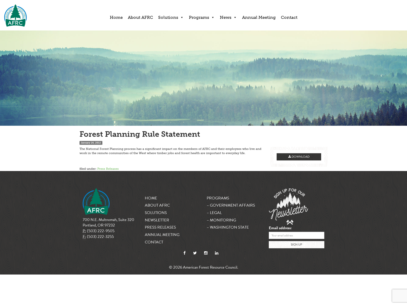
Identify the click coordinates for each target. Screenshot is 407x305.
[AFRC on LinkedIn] (216, 253)
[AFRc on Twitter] (195, 253)
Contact (289, 17)
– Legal (214, 213)
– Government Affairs (231, 205)
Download (300, 157)
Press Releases (108, 169)
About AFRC (140, 17)
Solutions (168, 17)
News (225, 17)
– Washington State (228, 227)
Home (116, 17)
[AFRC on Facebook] (184, 253)
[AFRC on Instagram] (206, 253)
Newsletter (157, 220)
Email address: (280, 228)
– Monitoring (221, 220)
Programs (199, 17)
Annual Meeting (259, 17)
